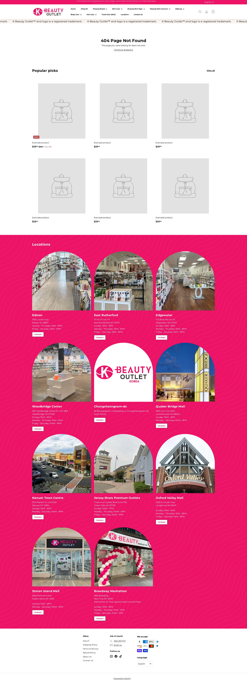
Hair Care (91, 14)
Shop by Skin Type (135, 9)
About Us (87, 657)
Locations (125, 14)
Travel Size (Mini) (109, 14)
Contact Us (138, 14)
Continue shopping (123, 50)
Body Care (75, 14)
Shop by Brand (99, 9)
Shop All (84, 9)
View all (211, 70)
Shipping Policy (90, 645)
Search (86, 641)
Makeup (178, 9)
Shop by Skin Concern (159, 9)
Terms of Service (90, 649)
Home (73, 9)
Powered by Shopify (122, 678)
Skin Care (116, 9)
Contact (38, 334)
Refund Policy (89, 653)
